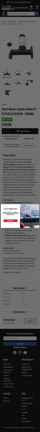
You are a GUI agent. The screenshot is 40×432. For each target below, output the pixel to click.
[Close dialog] (38, 205)
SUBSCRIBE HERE (10, 220)
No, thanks (10, 224)
